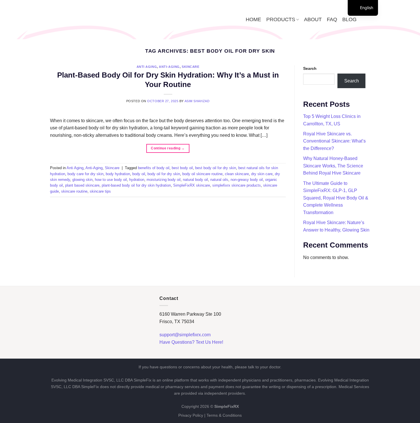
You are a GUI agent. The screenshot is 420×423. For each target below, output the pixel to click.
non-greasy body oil (247, 179)
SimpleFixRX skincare (191, 185)
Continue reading (168, 148)
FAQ (332, 19)
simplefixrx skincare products (236, 185)
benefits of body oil (153, 168)
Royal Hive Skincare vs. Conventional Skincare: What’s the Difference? (334, 141)
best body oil (182, 168)
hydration (136, 179)
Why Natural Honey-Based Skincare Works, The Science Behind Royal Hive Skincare (333, 165)
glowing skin (82, 179)
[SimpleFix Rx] (86, 19)
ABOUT (313, 19)
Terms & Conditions (224, 415)
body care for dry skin (85, 174)
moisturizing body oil (164, 179)
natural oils (219, 179)
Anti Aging (147, 66)
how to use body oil (111, 179)
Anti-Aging (169, 66)
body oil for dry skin (163, 174)
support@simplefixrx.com (185, 334)
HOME (253, 19)
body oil (138, 174)
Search (310, 68)
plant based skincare (82, 185)
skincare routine (74, 191)
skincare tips (100, 191)
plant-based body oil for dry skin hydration (136, 185)
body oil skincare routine (202, 174)
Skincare (190, 66)
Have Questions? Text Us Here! (191, 342)
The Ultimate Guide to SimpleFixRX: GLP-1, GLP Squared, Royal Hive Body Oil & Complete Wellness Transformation (335, 198)
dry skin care (262, 174)
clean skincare (237, 174)
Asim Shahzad (197, 101)
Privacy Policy (190, 415)
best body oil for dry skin (215, 168)
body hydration (118, 174)
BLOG (349, 19)
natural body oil (195, 179)
